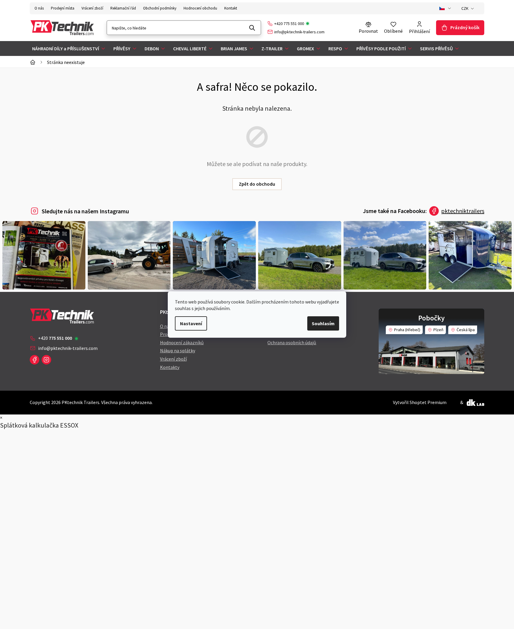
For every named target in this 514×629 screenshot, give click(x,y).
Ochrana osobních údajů (291, 342)
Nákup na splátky (177, 350)
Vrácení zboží (92, 8)
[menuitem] (69, 48)
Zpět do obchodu (257, 184)
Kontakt (230, 8)
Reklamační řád (123, 8)
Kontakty (169, 367)
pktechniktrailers (462, 211)
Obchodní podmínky (159, 8)
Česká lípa (466, 329)
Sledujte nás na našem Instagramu (85, 211)
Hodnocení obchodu (200, 8)
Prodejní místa (62, 8)
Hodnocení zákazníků (182, 342)
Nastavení (191, 323)
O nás (39, 8)
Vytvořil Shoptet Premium (419, 402)
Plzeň (438, 329)
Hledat (252, 27)
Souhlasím (323, 323)
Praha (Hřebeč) (407, 329)
